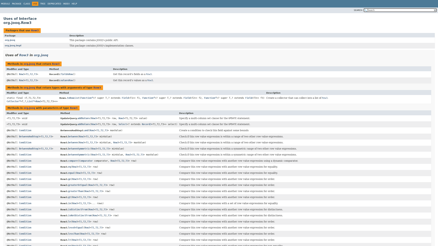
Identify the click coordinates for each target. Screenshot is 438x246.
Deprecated (54, 4)
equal (71, 173)
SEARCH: (358, 10)
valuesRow (66, 80)
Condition (25, 130)
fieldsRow (66, 74)
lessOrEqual (75, 227)
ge (69, 179)
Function (86, 98)
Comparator (86, 160)
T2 (31, 74)
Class (26, 4)
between (73, 136)
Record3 (146, 124)
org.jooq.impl (13, 45)
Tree (43, 4)
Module (5, 4)
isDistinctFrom (77, 209)
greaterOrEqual (77, 185)
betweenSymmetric (79, 148)
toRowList (73, 98)
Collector (13, 101)
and (86, 130)
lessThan (73, 233)
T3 (35, 74)
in (69, 203)
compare (73, 160)
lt (69, 239)
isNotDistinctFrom (79, 215)
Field (125, 98)
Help (74, 4)
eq (69, 166)
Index (66, 4)
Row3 (35, 30)
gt (69, 197)
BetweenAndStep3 (29, 136)
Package (16, 4)
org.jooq (10, 40)
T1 (27, 74)
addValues (84, 118)
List (30, 101)
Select (123, 124)
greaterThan (75, 191)
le (69, 221)
